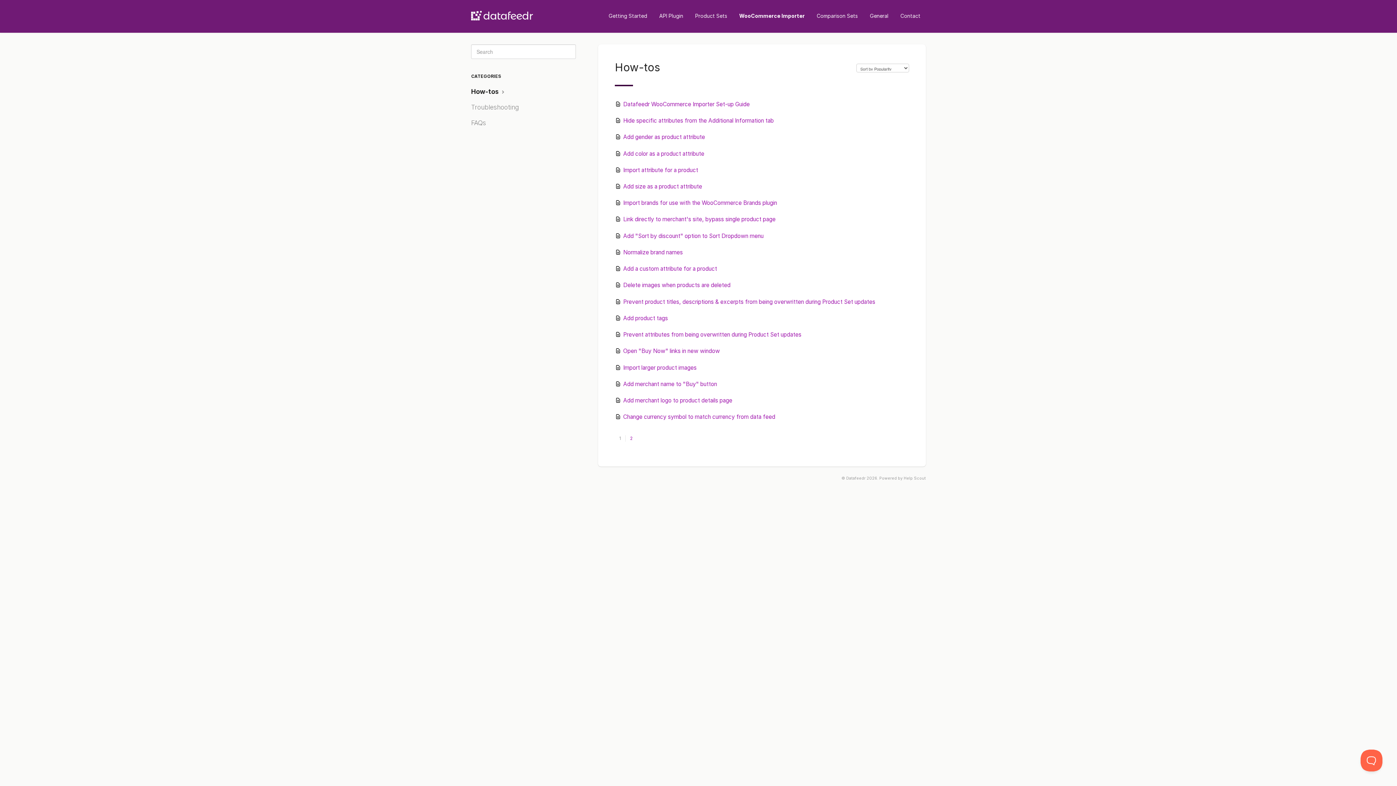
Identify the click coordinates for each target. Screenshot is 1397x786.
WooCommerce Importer (772, 16)
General (879, 16)
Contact (910, 16)
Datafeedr (855, 478)
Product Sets (711, 16)
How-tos (485, 91)
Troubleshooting (495, 107)
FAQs (478, 123)
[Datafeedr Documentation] (502, 14)
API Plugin (671, 16)
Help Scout (915, 478)
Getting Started (628, 16)
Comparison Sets (837, 16)
